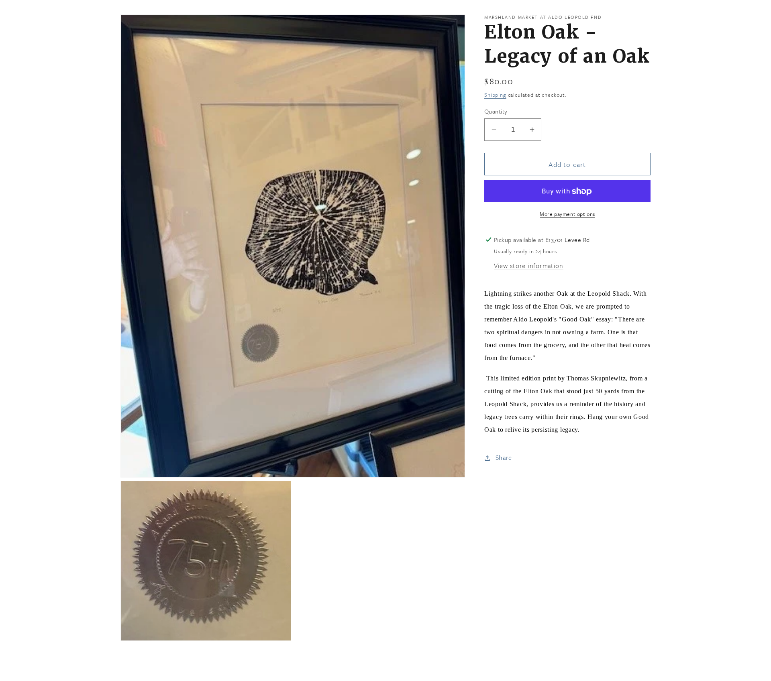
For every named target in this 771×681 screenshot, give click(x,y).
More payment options (567, 214)
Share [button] (504, 457)
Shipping (495, 95)
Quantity (496, 111)
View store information (528, 265)
